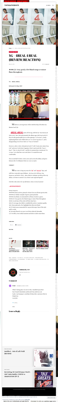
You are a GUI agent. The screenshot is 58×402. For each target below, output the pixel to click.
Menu (49, 5)
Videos (15, 51)
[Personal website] (20, 274)
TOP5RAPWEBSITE (11, 5)
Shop (5, 395)
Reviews (11, 51)
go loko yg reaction (29, 257)
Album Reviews (11, 395)
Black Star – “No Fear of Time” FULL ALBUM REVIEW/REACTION (28, 250)
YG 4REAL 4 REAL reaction (40, 259)
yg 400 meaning (21, 259)
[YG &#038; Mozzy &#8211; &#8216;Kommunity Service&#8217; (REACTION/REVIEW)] (15, 243)
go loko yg (20, 257)
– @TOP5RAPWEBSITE (15, 186)
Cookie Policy (27, 399)
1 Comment (46, 64)
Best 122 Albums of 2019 (42, 248)
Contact (18, 395)
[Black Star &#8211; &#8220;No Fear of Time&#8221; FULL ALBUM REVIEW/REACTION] (29, 243)
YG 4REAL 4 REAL (29, 259)
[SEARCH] (52, 5)
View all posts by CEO (24, 272)
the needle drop (39, 257)
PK (32, 170)
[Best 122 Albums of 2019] (42, 243)
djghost (14, 257)
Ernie (14, 285)
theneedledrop (13, 259)
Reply (13, 306)
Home (10, 48)
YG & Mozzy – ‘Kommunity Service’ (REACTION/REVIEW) (14, 250)
